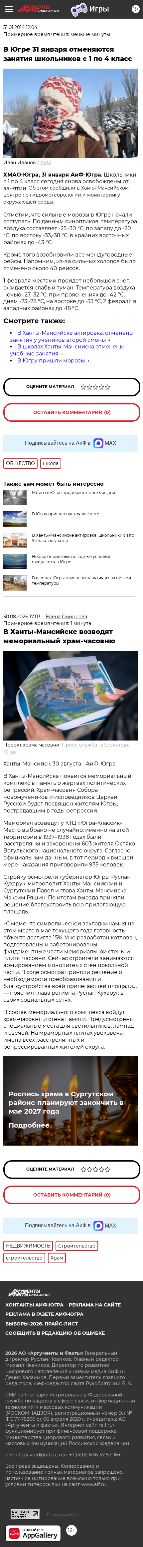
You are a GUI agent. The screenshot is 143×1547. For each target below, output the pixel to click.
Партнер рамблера (62, 1515)
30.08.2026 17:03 (22, 617)
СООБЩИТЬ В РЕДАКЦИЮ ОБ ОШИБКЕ (55, 1333)
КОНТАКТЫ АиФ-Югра (34, 1305)
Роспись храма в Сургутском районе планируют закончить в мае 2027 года (66, 1102)
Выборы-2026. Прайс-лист (41, 1324)
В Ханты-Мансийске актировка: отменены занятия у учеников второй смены (72, 336)
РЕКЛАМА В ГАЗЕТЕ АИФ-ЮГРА (44, 1314)
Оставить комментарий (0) (72, 412)
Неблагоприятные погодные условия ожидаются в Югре (71, 559)
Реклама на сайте (95, 1305)
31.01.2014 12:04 (20, 27)
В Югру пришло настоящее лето (65, 513)
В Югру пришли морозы (51, 360)
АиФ (45, 163)
